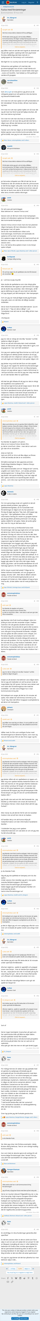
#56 (38, 996)
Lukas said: (5, 669)
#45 (38, 264)
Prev (13, 1269)
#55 (38, 947)
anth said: (5, 605)
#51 (38, 715)
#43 (38, 154)
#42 (38, 88)
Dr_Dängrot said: (7, 1000)
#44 (38, 205)
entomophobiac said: (9, 421)
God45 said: (6, 719)
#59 (38, 1177)
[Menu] (2, 2)
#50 (38, 664)
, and (17, 587)
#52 (38, 754)
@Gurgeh (8, 92)
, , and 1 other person (20, 251)
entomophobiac (8, 13)
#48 (38, 499)
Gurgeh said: (6, 30)
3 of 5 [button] (20, 1269)
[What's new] (37, 2)
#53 (38, 846)
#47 (38, 417)
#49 (38, 601)
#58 (38, 1131)
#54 (38, 909)
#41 (38, 25)
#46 (38, 335)
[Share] (34, 25)
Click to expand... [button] (20, 47)
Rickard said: (6, 269)
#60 (38, 1229)
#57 (38, 1065)
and (9, 740)
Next (26, 1269)
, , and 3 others (16, 140)
